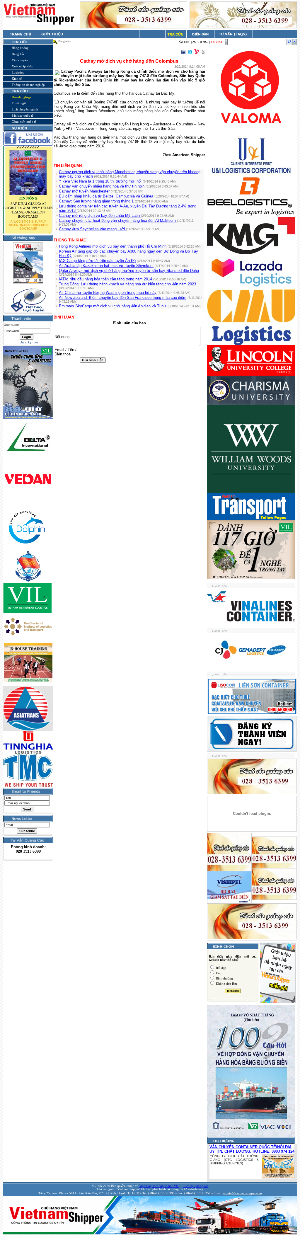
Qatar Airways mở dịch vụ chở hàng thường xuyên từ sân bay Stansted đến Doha (129, 270)
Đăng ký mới (29, 342)
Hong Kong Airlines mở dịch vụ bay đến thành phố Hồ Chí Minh (112, 246)
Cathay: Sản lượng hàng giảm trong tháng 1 (97, 201)
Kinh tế (17, 78)
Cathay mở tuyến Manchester (85, 191)
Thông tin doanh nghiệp (28, 84)
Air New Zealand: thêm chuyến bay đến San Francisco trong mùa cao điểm (122, 297)
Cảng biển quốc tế (24, 121)
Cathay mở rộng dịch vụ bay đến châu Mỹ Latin (100, 215)
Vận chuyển (20, 60)
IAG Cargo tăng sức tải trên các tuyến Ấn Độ (97, 260)
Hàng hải (18, 54)
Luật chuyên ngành (25, 109)
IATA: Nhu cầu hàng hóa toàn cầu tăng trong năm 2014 (105, 279)
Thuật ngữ (19, 103)
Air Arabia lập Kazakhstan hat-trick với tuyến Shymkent (106, 265)
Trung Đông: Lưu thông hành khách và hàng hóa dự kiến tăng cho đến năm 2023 (127, 284)
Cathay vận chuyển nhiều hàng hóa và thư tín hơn (102, 186)
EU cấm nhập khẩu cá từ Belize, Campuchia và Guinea (106, 196)
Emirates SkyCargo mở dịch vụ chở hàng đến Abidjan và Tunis (112, 306)
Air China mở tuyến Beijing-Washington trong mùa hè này (107, 292)
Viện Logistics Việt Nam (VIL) (159, 1186)
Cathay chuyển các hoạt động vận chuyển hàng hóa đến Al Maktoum (118, 220)
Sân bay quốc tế (22, 115)
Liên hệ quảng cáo (196, 1186)
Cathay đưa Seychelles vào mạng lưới (92, 229)
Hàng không (20, 48)
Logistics (18, 72)
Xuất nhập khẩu (22, 66)
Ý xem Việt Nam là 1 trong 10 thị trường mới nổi (101, 181)
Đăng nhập (64, 41)
